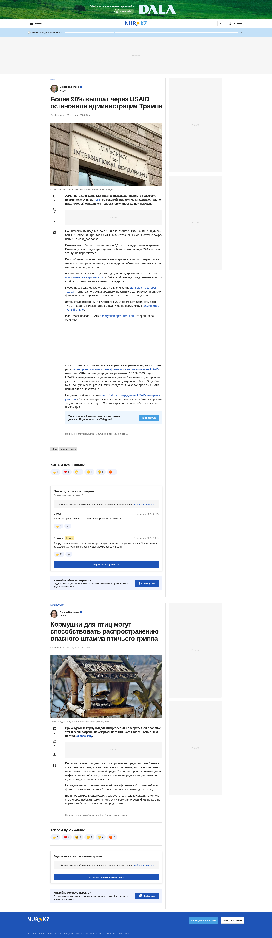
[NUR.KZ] (136, 23)
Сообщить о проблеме (203, 920)
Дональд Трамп (68, 449)
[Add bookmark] (54, 233)
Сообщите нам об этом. (114, 434)
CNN (98, 199)
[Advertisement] (136, 55)
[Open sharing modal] (54, 222)
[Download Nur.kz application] (136, 9)
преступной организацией (117, 316)
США (54, 449)
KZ (221, 23)
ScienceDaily (83, 736)
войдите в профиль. (144, 504)
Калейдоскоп (57, 605)
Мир (52, 79)
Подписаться (149, 418)
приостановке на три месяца (84, 277)
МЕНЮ (38, 23)
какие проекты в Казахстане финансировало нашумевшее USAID (116, 369)
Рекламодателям (232, 920)
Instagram (149, 583)
